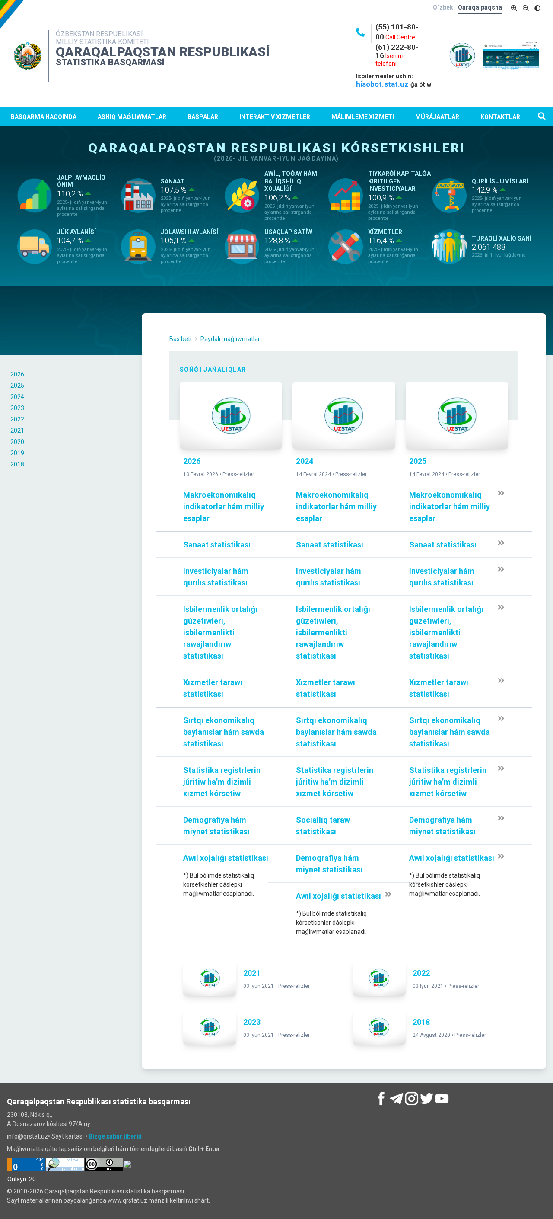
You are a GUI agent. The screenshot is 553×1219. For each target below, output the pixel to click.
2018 (17, 464)
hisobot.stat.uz (383, 84)
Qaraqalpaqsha (480, 7)
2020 (17, 441)
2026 (17, 374)
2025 (17, 385)
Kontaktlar (500, 116)
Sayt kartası (67, 1136)
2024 (17, 396)
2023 (17, 408)
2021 (17, 430)
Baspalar (203, 116)
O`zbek (443, 7)
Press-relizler (238, 474)
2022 (17, 419)
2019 (17, 453)
